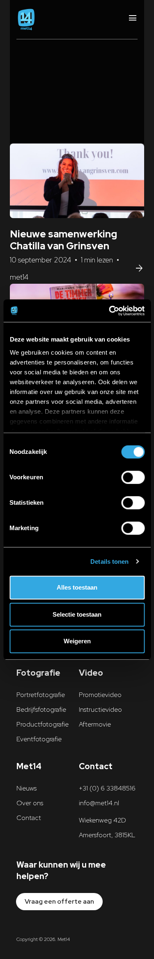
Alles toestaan (77, 587)
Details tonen (109, 561)
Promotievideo (100, 694)
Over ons (29, 803)
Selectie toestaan (77, 614)
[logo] (26, 19)
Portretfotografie (40, 694)
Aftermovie (95, 724)
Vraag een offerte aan (59, 901)
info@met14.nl (99, 803)
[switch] (133, 477)
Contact (28, 817)
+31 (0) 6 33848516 (107, 788)
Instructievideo (100, 709)
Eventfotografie (39, 739)
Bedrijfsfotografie (41, 709)
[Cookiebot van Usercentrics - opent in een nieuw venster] (110, 310)
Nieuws (26, 788)
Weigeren (77, 641)
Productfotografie (42, 724)
